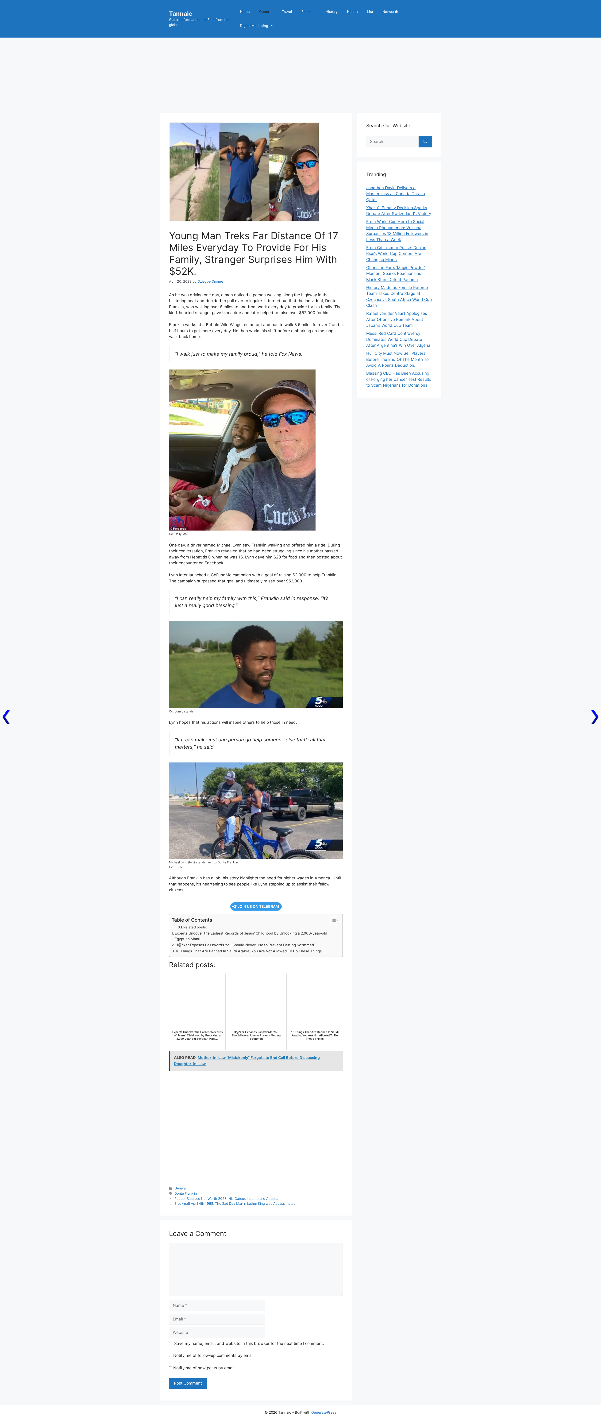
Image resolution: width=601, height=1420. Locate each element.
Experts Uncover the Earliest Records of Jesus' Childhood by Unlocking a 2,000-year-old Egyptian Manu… (251, 936)
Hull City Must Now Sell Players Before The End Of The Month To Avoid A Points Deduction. (397, 359)
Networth (390, 11)
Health (352, 11)
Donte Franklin (185, 1193)
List (370, 11)
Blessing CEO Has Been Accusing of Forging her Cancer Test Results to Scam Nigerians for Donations (398, 379)
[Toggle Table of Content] (332, 920)
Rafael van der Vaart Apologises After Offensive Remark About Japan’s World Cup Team (396, 319)
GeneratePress (323, 1412)
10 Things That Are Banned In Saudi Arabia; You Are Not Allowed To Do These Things (249, 951)
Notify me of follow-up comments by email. (214, 1355)
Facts (305, 11)
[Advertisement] (300, 73)
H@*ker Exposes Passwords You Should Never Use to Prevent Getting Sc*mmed (244, 945)
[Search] (425, 141)
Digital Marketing (254, 25)
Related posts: (195, 927)
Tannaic (180, 13)
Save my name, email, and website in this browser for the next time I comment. (249, 1343)
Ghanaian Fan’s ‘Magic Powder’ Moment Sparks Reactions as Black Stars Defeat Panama (395, 273)
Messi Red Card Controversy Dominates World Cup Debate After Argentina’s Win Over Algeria (398, 339)
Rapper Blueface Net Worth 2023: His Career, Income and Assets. (226, 1199)
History (332, 11)
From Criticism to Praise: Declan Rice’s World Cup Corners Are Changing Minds (396, 253)
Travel (287, 11)
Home (245, 11)
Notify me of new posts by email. (204, 1368)
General (265, 11)
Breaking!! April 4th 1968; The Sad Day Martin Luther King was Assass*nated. (235, 1203)
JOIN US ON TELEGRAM (258, 906)
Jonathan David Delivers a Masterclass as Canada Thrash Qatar (395, 193)
